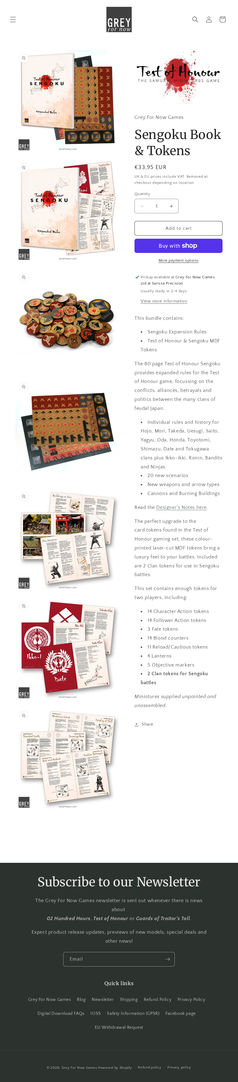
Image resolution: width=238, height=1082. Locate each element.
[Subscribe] (167, 959)
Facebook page (180, 1013)
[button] (13, 19)
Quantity (142, 194)
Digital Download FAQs (61, 1013)
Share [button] (147, 724)
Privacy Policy (191, 999)
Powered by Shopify (115, 1068)
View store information (164, 301)
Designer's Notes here (181, 507)
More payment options (179, 261)
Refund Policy (157, 999)
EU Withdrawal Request (119, 1027)
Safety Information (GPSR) (133, 1013)
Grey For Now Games (49, 999)
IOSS (95, 1013)
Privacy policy (179, 1067)
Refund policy (149, 1067)
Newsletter (103, 999)
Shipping (129, 999)
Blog (81, 999)
